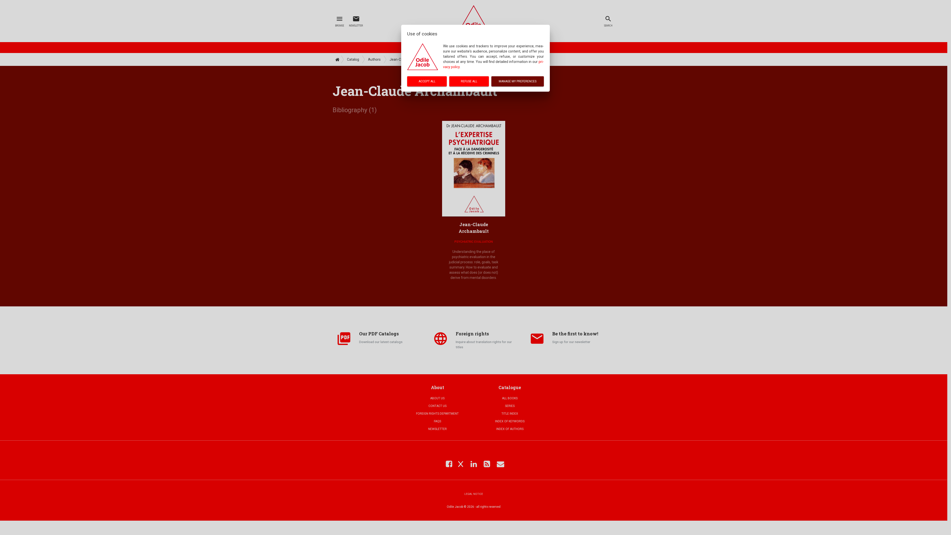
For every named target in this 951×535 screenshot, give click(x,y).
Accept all (427, 81)
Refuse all (469, 81)
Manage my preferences (517, 81)
